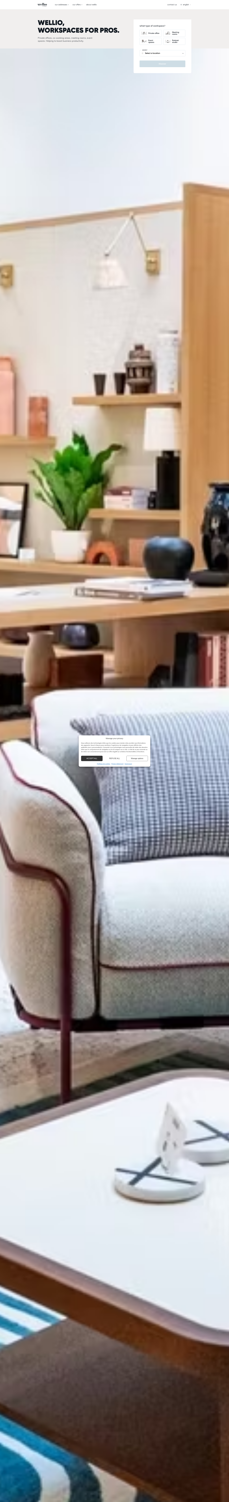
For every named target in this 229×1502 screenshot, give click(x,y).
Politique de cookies (103, 764)
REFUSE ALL (114, 758)
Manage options (137, 758)
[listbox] (185, 4)
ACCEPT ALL (91, 758)
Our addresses (61, 4)
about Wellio (91, 4)
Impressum (128, 764)
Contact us (172, 4)
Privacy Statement (117, 764)
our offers (77, 4)
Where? (144, 50)
